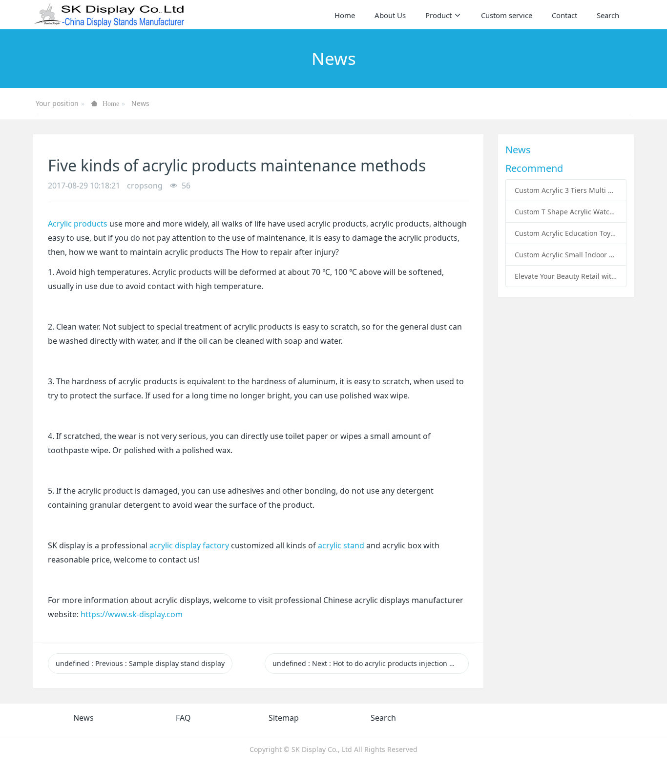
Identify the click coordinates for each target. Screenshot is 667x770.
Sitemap (284, 717)
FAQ (183, 717)
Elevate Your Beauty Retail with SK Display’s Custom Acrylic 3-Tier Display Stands (566, 276)
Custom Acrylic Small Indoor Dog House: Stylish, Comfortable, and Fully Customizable (566, 254)
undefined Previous (140, 663)
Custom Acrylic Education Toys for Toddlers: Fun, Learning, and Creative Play (566, 233)
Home (344, 15)
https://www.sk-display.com (132, 614)
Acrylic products (78, 223)
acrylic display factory (189, 545)
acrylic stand (341, 545)
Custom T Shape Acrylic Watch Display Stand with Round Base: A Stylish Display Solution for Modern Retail (566, 211)
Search (383, 717)
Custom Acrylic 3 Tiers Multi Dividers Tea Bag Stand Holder (566, 190)
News (140, 103)
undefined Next (370, 663)
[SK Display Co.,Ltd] (109, 14)
